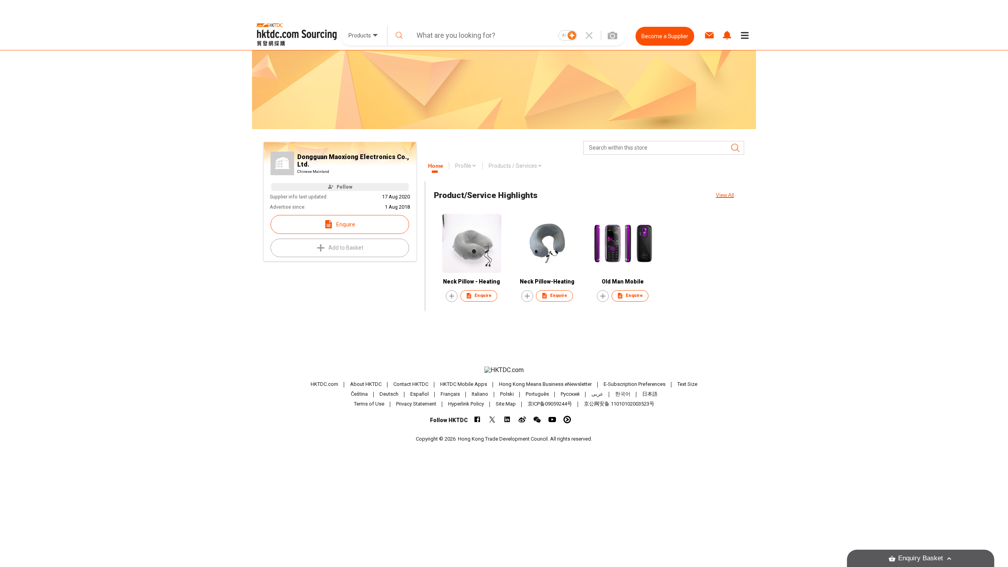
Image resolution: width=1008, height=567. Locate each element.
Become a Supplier (664, 36)
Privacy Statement (416, 404)
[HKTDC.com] (504, 370)
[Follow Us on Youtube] (552, 419)
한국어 (622, 394)
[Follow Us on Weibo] (522, 419)
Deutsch (389, 394)
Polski (507, 394)
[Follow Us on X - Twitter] (492, 419)
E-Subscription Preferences (634, 384)
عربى (597, 394)
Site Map (506, 404)
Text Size (687, 384)
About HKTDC (366, 384)
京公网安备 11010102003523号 (619, 404)
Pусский (570, 394)
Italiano (480, 394)
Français (450, 394)
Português (537, 394)
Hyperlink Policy (466, 404)
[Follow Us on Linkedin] (507, 419)
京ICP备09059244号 (550, 404)
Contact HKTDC (410, 384)
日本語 (650, 394)
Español (419, 394)
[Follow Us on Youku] (567, 419)
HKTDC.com (324, 384)
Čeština (359, 394)
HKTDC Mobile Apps (463, 384)
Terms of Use (369, 404)
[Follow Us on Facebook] (477, 419)
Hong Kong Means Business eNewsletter (545, 384)
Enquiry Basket (920, 558)
